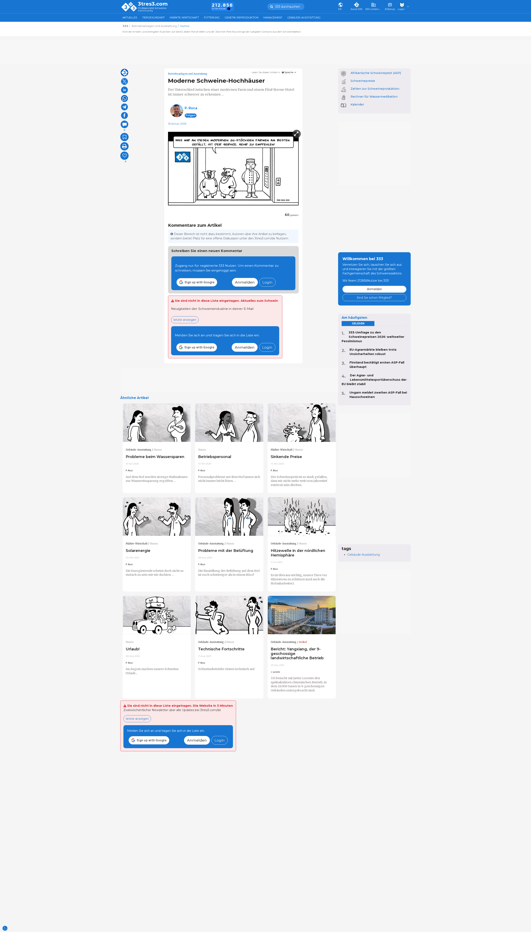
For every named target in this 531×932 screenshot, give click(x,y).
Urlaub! (132, 649)
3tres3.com (153, 3)
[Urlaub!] (157, 615)
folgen (191, 115)
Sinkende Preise (286, 456)
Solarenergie (138, 550)
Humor (158, 449)
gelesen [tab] (358, 323)
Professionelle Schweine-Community (152, 9)
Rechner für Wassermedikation (374, 96)
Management (272, 17)
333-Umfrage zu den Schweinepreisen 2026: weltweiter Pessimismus (373, 337)
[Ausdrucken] (124, 146)
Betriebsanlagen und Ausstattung (187, 73)
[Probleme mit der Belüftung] (229, 516)
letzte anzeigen (185, 320)
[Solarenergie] (157, 516)
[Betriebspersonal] (229, 423)
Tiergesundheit (153, 17)
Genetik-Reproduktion (241, 17)
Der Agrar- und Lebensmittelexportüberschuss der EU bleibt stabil (374, 379)
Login (267, 282)
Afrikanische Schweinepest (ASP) (376, 73)
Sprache (289, 72)
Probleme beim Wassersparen (155, 456)
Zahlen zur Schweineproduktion (375, 89)
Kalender (357, 104)
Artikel (303, 642)
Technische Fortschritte (221, 649)
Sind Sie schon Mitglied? (374, 297)
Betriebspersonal (214, 456)
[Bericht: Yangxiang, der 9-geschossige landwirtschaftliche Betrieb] (302, 615)
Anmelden (245, 282)
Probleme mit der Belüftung (225, 550)
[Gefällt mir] (124, 155)
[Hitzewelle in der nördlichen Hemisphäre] (302, 516)
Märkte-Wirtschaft (184, 17)
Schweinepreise (363, 81)
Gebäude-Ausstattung (303, 17)
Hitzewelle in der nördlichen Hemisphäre (298, 553)
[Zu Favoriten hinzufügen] (124, 137)
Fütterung (212, 17)
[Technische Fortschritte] (229, 615)
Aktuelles (129, 17)
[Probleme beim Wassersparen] (157, 423)
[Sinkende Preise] (302, 423)
